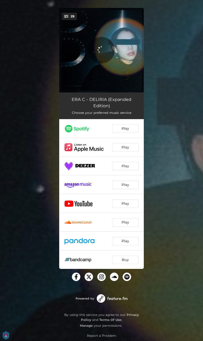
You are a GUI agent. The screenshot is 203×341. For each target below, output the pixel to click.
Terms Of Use (110, 320)
